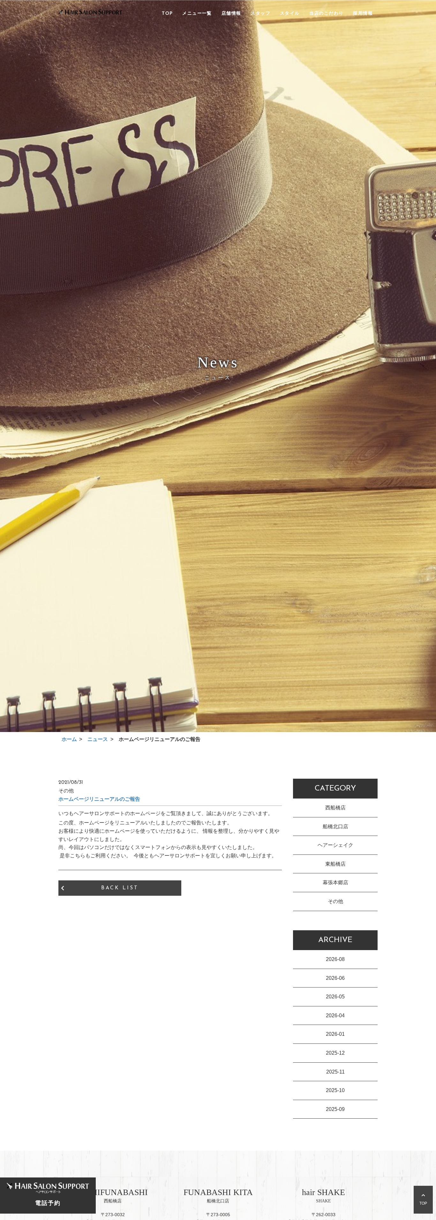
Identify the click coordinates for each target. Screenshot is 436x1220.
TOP (167, 13)
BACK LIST (120, 888)
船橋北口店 (335, 826)
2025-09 (335, 1109)
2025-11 (335, 1071)
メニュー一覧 (197, 13)
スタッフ (260, 13)
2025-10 (335, 1090)
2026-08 (335, 959)
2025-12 (335, 1053)
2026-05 (335, 996)
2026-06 (335, 978)
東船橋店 (335, 864)
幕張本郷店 (335, 882)
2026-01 (335, 1034)
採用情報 (363, 13)
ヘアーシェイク (335, 845)
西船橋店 (335, 807)
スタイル (290, 13)
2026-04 (335, 1015)
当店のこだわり (326, 13)
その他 (335, 901)
